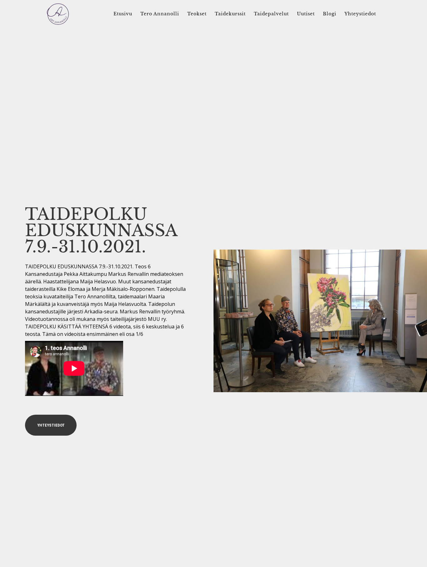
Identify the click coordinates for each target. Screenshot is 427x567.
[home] (58, 14)
